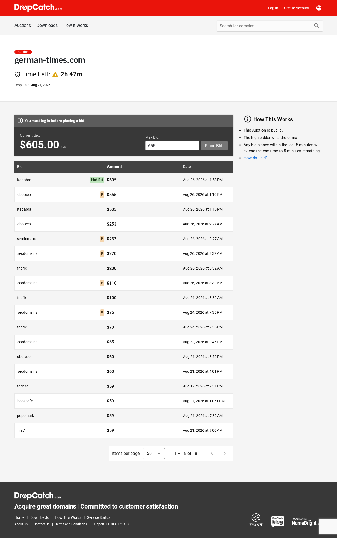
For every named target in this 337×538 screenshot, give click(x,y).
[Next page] (224, 453)
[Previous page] (212, 453)
